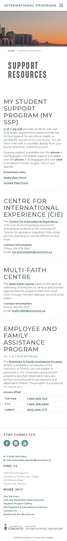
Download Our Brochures (19, 514)
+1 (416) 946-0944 (16, 456)
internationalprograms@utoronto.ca (28, 460)
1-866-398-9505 (38, 404)
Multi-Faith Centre (21, 283)
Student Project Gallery (18, 503)
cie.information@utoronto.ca (32, 252)
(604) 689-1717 (37, 409)
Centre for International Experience (33, 221)
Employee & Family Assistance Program (35, 361)
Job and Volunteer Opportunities (24, 500)
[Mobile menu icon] (61, 5)
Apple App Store (15, 177)
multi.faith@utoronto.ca (28, 310)
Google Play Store (16, 183)
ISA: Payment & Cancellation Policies (26, 507)
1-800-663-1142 (37, 398)
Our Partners (11, 496)
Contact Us (10, 510)
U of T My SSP (13, 129)
